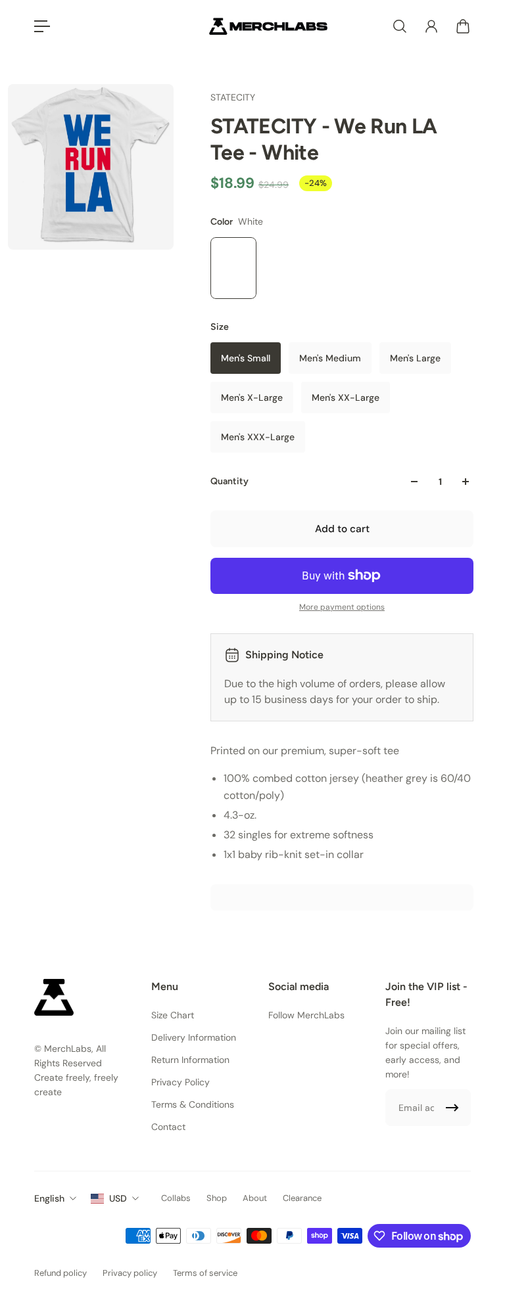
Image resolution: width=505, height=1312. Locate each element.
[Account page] (431, 26)
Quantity (229, 481)
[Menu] (42, 26)
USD (118, 1198)
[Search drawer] (400, 26)
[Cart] (463, 26)
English (49, 1198)
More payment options (342, 607)
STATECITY (232, 97)
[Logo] (268, 26)
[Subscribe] (452, 1107)
